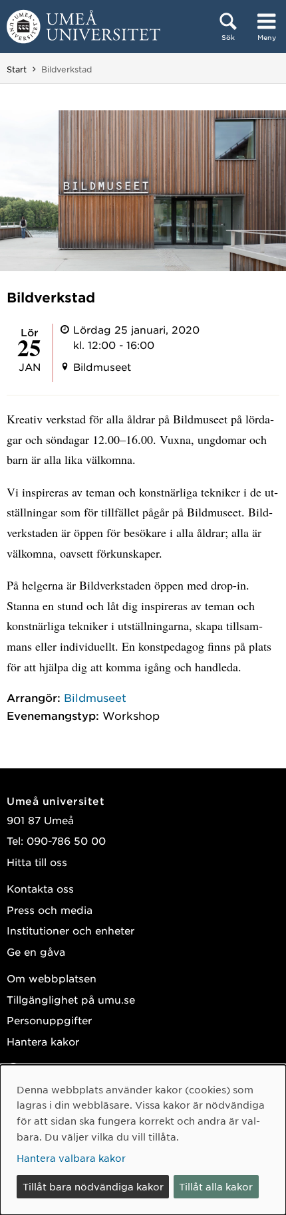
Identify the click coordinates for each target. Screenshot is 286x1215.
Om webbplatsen (51, 978)
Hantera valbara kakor (71, 1158)
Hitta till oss (37, 861)
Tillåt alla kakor (216, 1186)
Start (17, 69)
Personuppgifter (49, 1020)
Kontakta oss (40, 888)
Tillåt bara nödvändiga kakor (93, 1186)
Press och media (49, 909)
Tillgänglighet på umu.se (71, 999)
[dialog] (143, 1140)
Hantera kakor (43, 1041)
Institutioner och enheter (70, 930)
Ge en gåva (36, 951)
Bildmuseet (95, 697)
